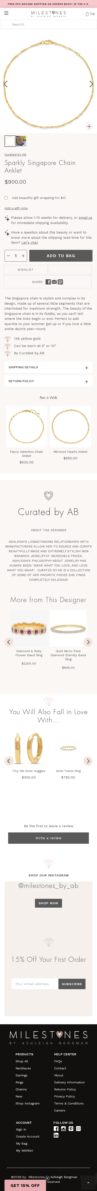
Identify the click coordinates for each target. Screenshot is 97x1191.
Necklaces (23, 1068)
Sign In (21, 1129)
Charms (21, 1089)
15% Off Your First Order (48, 959)
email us (85, 218)
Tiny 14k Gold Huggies (28, 771)
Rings (19, 1082)
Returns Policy (65, 1089)
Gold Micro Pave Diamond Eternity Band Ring (68, 655)
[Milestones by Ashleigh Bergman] (48, 14)
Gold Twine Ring (68, 771)
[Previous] (9, 642)
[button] (25, 1185)
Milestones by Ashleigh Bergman (53, 1177)
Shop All (22, 1061)
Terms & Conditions (69, 1103)
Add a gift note (16, 208)
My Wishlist (24, 1150)
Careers (59, 1110)
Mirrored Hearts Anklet (70, 451)
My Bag (21, 1143)
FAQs (58, 1061)
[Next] (87, 642)
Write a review (48, 838)
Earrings (22, 1075)
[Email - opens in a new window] (54, 281)
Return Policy (21, 381)
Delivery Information (69, 1082)
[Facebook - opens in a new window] (48, 281)
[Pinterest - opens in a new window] (60, 281)
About (58, 1075)
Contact (60, 1068)
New (19, 1096)
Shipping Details (23, 367)
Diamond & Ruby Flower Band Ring (28, 653)
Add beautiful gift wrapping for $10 (39, 198)
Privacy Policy (64, 1096)
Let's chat (29, 243)
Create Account (27, 1136)
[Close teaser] (47, 1178)
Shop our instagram (48, 875)
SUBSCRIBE (72, 984)
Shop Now (48, 903)
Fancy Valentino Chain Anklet (26, 454)
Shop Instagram (28, 1103)
